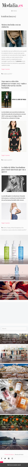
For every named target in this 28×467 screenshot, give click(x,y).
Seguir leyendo (5, 69)
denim (5, 227)
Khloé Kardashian (16, 227)
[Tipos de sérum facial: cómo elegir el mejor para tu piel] (14, 263)
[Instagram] (12, 458)
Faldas (9, 227)
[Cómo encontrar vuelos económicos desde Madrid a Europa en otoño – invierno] (14, 343)
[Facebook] (1, 458)
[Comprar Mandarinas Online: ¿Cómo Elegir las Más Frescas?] (14, 429)
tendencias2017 (7, 74)
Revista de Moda (19, 454)
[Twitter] (5, 458)
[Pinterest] (8, 458)
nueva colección (12, 230)
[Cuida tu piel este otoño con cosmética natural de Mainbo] (14, 279)
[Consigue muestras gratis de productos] (14, 413)
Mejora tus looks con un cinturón (11, 25)
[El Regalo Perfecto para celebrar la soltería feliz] (14, 449)
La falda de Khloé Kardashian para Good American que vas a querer (13, 169)
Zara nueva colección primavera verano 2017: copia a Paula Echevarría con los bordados (13, 84)
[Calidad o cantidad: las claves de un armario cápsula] (14, 362)
